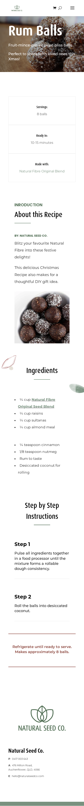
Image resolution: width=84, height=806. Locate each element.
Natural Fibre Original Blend (42, 171)
